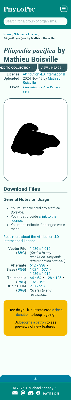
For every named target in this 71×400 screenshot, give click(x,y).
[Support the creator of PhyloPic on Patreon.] (51, 393)
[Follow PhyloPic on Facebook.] (38, 393)
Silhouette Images (26, 34)
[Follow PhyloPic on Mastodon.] (23, 393)
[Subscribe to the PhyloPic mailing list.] (15, 393)
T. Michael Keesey (39, 388)
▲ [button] (35, 378)
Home (7, 34)
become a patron (32, 322)
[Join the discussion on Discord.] (31, 393)
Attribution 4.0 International (44, 74)
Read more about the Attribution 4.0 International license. (31, 239)
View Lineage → (53, 68)
